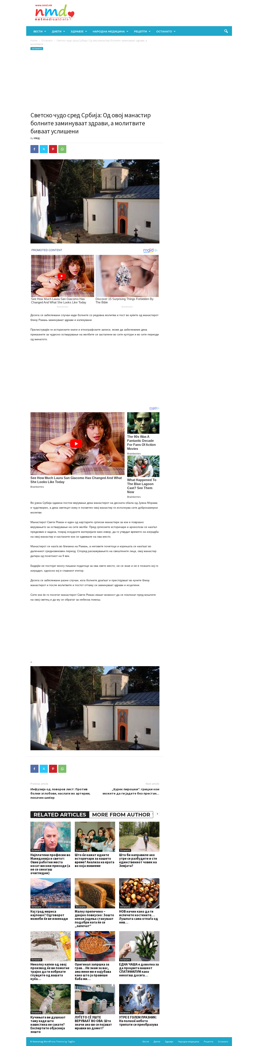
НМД (37, 138)
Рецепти (140, 31)
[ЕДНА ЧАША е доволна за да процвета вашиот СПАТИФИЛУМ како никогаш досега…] (139, 946)
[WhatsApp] (62, 149)
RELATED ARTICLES (60, 815)
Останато (164, 31)
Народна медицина (109, 31)
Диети (56, 31)
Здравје (77, 31)
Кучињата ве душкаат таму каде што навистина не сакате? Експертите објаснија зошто (48, 1024)
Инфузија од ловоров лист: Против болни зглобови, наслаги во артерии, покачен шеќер (60, 793)
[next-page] (157, 814)
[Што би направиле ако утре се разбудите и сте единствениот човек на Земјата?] (139, 837)
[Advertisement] (94, 81)
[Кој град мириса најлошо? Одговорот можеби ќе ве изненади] (50, 893)
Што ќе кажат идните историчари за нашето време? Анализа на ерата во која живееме (94, 860)
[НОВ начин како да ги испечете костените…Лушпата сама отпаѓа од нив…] (139, 893)
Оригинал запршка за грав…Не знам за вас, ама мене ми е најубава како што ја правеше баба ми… (93, 971)
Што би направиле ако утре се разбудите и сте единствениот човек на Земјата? (138, 860)
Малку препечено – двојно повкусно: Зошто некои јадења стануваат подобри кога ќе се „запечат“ (94, 918)
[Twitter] (44, 149)
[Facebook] (34, 149)
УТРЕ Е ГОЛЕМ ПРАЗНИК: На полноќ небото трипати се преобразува (138, 1021)
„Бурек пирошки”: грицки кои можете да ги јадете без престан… (131, 791)
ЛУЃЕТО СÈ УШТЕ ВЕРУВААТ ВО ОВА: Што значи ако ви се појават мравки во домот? (93, 1022)
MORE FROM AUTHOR (121, 815)
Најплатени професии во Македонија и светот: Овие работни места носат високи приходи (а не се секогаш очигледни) (50, 864)
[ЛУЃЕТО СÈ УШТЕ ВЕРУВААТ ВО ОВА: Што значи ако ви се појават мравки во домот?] (95, 999)
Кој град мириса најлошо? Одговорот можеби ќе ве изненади (49, 915)
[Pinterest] (53, 149)
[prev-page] (153, 814)
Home (33, 40)
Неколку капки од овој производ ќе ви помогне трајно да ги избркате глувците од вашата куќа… (49, 971)
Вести (38, 31)
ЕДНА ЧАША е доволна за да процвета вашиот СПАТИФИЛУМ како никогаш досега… (139, 969)
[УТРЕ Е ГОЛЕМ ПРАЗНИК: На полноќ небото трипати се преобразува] (139, 999)
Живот (79, 1012)
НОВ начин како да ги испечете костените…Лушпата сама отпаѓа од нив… (138, 916)
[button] (226, 31)
